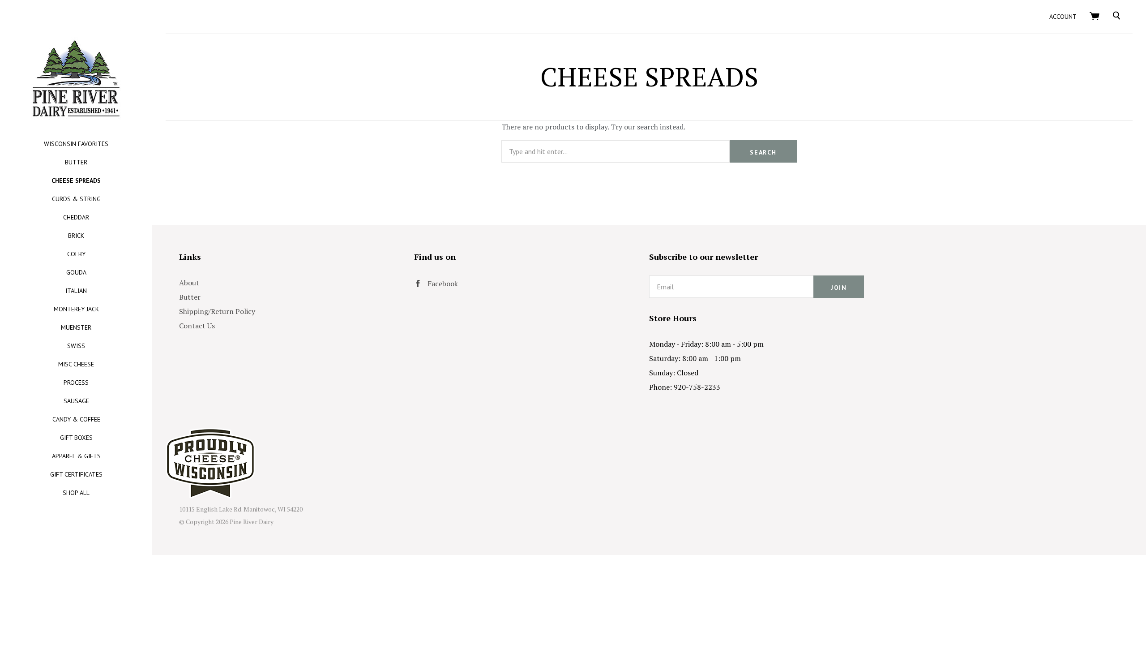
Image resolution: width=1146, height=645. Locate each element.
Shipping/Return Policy (217, 311)
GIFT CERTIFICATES (76, 474)
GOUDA (76, 272)
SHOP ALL (76, 493)
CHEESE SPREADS (76, 180)
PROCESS (76, 382)
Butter (190, 297)
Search (763, 152)
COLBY (76, 254)
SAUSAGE (76, 401)
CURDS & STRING (76, 199)
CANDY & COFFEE (76, 419)
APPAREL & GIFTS (76, 456)
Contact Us (197, 326)
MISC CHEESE (76, 364)
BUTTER (76, 162)
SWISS (76, 346)
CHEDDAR (76, 217)
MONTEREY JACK (76, 309)
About (189, 283)
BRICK (76, 236)
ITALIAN (76, 291)
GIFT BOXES (76, 438)
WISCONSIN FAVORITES (76, 144)
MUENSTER (76, 327)
